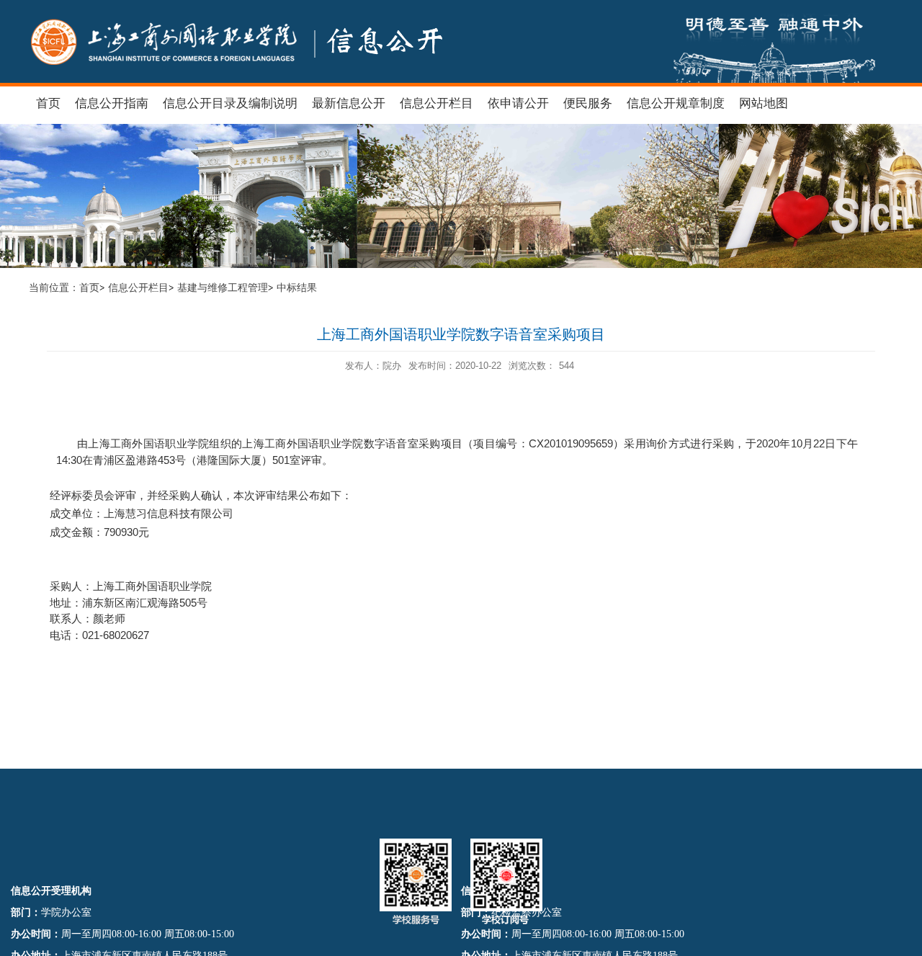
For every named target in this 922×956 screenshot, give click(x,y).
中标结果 (297, 287)
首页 (89, 287)
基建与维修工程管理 (222, 287)
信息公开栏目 (138, 287)
